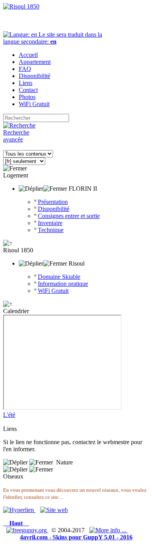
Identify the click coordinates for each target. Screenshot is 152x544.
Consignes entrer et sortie (69, 216)
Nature (64, 462)
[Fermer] (15, 168)
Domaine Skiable (59, 276)
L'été (9, 414)
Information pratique (63, 283)
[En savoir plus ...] (108, 530)
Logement (15, 175)
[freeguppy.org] (27, 530)
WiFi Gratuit (53, 290)
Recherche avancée (16, 136)
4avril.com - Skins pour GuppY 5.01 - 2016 (76, 537)
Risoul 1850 (18, 250)
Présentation (53, 201)
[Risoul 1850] (21, 6)
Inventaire (50, 223)
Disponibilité (53, 209)
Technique (51, 230)
